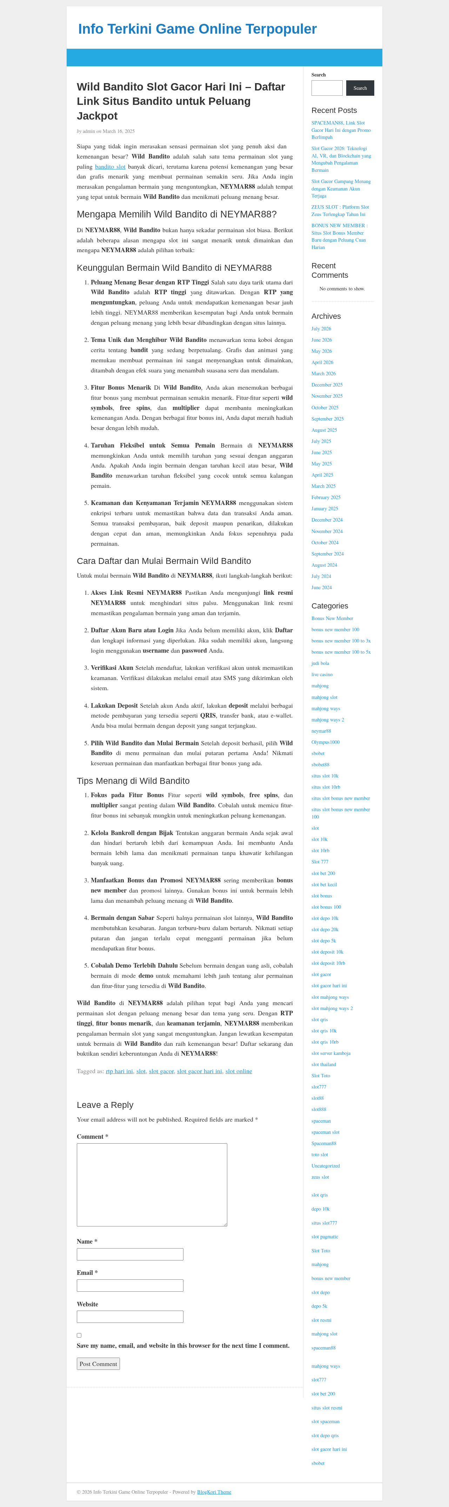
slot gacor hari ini (199, 1071)
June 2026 (321, 339)
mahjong (320, 685)
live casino (322, 674)
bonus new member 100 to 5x (341, 651)
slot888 (318, 1109)
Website (87, 1303)
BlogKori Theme (214, 1491)
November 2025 (327, 395)
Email (87, 1272)
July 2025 (321, 441)
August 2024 (324, 564)
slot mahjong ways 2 (332, 1008)
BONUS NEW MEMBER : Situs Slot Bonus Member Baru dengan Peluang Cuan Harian (339, 236)
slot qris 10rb (325, 1041)
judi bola (320, 663)
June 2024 (321, 587)
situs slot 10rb (325, 786)
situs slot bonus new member (340, 798)
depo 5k (319, 1306)
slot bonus (321, 895)
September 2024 (327, 553)
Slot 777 (319, 861)
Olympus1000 (325, 742)
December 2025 (327, 384)
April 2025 (322, 474)
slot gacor (161, 1071)
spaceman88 (323, 1347)
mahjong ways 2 (327, 719)
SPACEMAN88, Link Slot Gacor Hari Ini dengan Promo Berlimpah (341, 129)
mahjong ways (325, 708)
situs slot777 (324, 1222)
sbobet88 (320, 764)
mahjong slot (324, 697)
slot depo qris (325, 1435)
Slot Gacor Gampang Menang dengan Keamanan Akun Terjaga (341, 188)
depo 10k (320, 1208)
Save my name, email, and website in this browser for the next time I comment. (183, 1345)
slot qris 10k (324, 1030)
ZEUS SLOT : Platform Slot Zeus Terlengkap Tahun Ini (340, 210)
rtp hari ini (119, 1071)
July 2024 (321, 576)
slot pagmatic (324, 1236)
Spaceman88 (323, 1143)
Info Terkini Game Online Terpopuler (197, 28)
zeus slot (320, 1176)
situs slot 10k (325, 775)
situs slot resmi (326, 1407)
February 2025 (326, 497)
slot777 (318, 1086)
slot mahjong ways (330, 997)
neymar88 (321, 730)
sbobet (317, 753)
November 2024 (327, 531)
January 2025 (324, 508)
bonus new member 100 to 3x (341, 640)
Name (87, 1241)
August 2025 (324, 429)
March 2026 (323, 373)
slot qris (319, 1019)
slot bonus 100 (326, 906)
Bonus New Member (332, 618)
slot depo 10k (325, 918)
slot (141, 1071)
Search (318, 74)
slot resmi (321, 1320)
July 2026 (321, 328)
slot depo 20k (325, 929)
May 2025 (321, 463)
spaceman (321, 1120)
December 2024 (327, 519)
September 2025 (327, 418)
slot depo (320, 1292)
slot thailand (323, 1064)
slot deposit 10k (327, 951)
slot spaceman (325, 1421)
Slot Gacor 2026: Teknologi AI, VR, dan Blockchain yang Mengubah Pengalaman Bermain (341, 159)
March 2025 (323, 486)
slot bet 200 (323, 873)
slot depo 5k (323, 940)
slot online (239, 1071)
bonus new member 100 (335, 629)
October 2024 (325, 542)
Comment (92, 1136)
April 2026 (322, 362)
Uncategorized (325, 1165)
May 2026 (321, 351)
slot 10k (319, 839)
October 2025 (325, 407)
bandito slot (110, 166)
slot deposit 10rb (328, 963)
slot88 (317, 1098)
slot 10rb (320, 850)
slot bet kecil (324, 884)
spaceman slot (325, 1132)
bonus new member (330, 1278)
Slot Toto (320, 1075)
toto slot (319, 1154)
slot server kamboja (330, 1053)
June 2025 (321, 452)
